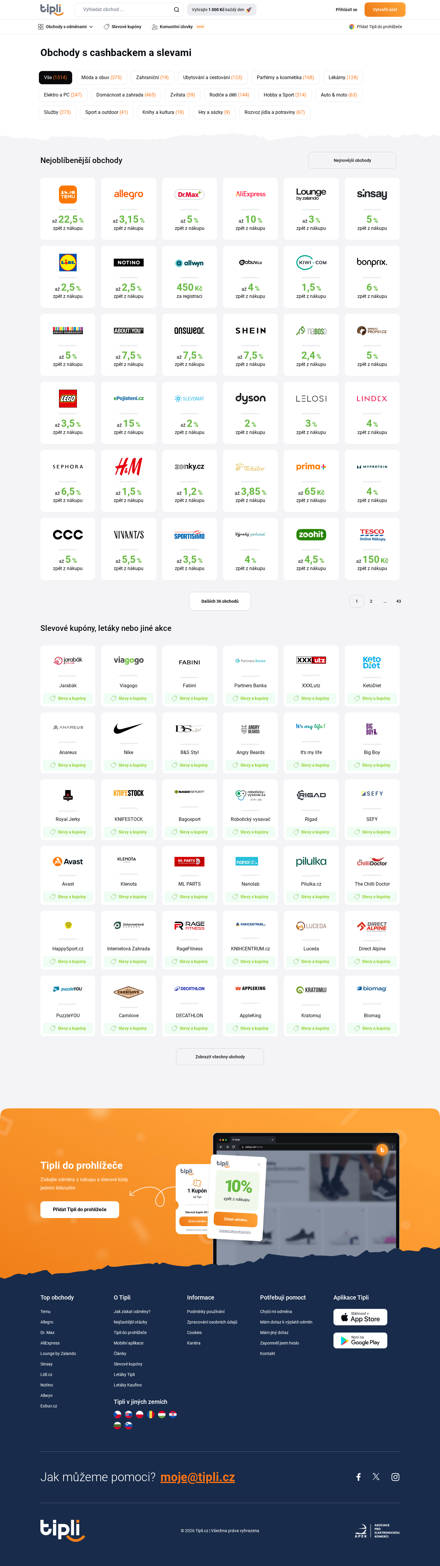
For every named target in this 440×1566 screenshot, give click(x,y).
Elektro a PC (63, 95)
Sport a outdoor (106, 112)
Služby (57, 112)
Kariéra (194, 1343)
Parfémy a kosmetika (285, 77)
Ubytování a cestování (212, 77)
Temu (45, 1311)
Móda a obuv (101, 77)
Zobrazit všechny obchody (220, 1056)
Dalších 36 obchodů (220, 601)
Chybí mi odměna (276, 1311)
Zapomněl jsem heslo (279, 1343)
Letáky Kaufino (128, 1385)
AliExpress (50, 1343)
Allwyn (46, 1395)
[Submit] (176, 10)
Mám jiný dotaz (274, 1332)
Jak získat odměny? (132, 1311)
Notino (46, 1385)
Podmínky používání (205, 1311)
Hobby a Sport (285, 95)
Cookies (194, 1332)
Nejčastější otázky (130, 1322)
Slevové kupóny (128, 1364)
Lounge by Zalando (58, 1353)
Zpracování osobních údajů (212, 1322)
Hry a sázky (214, 112)
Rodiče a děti (229, 95)
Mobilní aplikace (128, 1343)
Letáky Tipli (124, 1374)
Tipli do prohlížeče (130, 1332)
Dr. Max (47, 1332)
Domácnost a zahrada (126, 95)
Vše (55, 77)
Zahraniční (152, 77)
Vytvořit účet (385, 9)
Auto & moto (339, 95)
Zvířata (182, 95)
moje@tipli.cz (197, 1477)
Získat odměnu (236, 1219)
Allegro (46, 1322)
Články (120, 1353)
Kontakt (267, 1353)
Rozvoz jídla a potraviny (275, 112)
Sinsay (46, 1364)
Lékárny (343, 77)
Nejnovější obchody (352, 160)
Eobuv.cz (48, 1406)
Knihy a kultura (163, 112)
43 (398, 601)
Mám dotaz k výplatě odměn (286, 1322)
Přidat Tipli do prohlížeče (80, 1209)
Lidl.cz (46, 1374)
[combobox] (129, 10)
